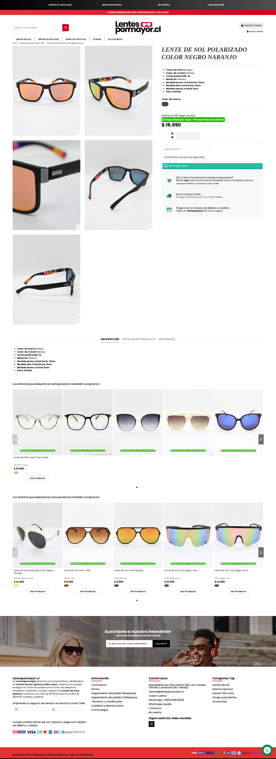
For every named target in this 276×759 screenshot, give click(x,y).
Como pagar (99, 710)
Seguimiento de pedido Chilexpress (114, 697)
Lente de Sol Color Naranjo (128, 570)
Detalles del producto (139, 339)
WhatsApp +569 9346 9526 (166, 700)
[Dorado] (16, 585)
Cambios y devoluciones (107, 706)
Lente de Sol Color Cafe (77, 570)
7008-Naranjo (120, 578)
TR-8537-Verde (21, 465)
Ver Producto (38, 478)
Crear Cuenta (157, 696)
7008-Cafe (69, 578)
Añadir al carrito (188, 135)
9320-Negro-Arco (172, 578)
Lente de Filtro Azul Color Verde (31, 457)
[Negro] (116, 585)
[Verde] (16, 472)
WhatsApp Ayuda (160, 704)
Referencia (168, 115)
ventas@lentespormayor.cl (166, 691)
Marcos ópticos (222, 689)
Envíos (95, 689)
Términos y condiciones (106, 701)
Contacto (155, 708)
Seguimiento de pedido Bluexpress (113, 693)
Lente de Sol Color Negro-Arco (181, 570)
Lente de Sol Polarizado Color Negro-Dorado (34, 572)
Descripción (110, 339)
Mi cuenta (155, 712)
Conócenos (99, 685)
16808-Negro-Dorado (24, 578)
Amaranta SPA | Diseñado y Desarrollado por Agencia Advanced (53, 754)
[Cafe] (66, 585)
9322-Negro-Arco (223, 578)
